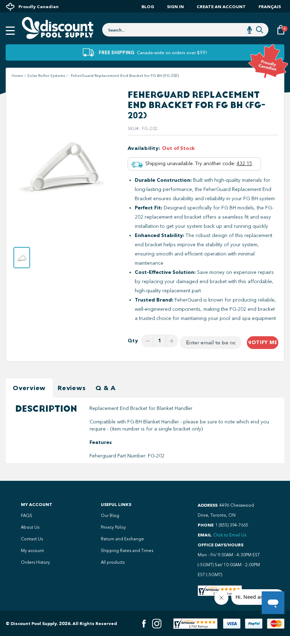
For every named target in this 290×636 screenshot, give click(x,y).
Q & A (105, 388)
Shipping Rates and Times (127, 550)
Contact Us (32, 538)
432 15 (244, 164)
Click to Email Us (229, 535)
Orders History (35, 562)
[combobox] (185, 29)
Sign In (175, 6)
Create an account (221, 6)
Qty (133, 341)
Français (270, 6)
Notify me (262, 342)
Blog (147, 6)
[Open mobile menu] (10, 31)
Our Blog (110, 515)
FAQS (26, 515)
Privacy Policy (113, 527)
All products (112, 562)
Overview (29, 388)
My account (32, 550)
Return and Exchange (122, 538)
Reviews (72, 388)
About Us (30, 527)
